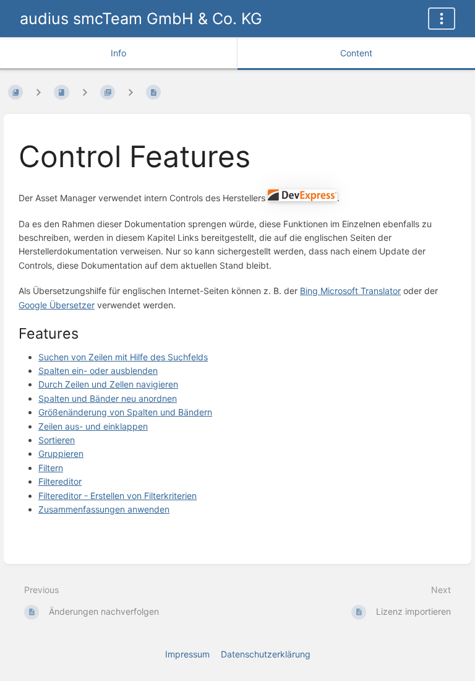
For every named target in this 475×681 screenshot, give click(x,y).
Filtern (50, 467)
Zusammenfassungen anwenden (103, 509)
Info (118, 53)
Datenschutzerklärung (265, 654)
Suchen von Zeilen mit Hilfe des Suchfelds (123, 357)
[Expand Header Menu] (441, 18)
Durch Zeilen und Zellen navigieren (108, 384)
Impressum (187, 654)
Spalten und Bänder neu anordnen (107, 398)
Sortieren (56, 440)
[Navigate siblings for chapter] (85, 92)
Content (356, 53)
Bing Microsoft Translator (350, 290)
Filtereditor (60, 481)
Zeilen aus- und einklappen (93, 426)
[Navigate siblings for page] (130, 92)
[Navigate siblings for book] (38, 92)
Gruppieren (60, 453)
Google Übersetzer (57, 305)
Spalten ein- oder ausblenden (98, 370)
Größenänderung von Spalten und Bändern (125, 412)
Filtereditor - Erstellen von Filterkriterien (117, 495)
